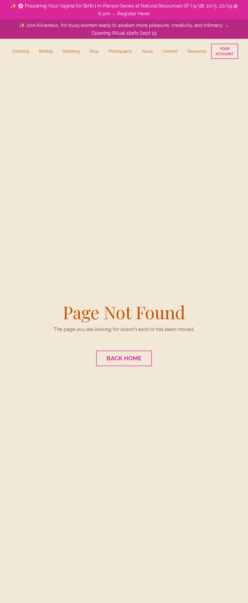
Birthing (46, 51)
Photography (120, 51)
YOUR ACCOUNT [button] (225, 51)
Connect (170, 51)
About (147, 51)
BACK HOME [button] (123, 358)
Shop (94, 51)
